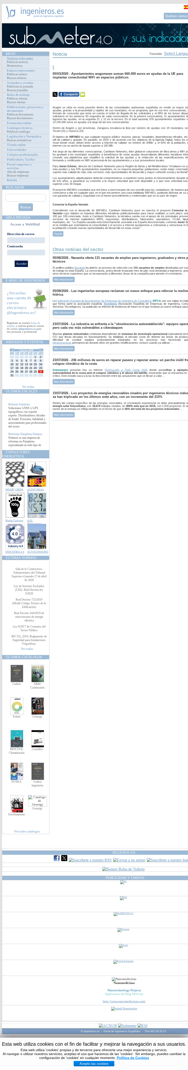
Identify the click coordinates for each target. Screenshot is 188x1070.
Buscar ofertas (16, 102)
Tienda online (16, 145)
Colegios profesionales (22, 154)
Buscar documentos (20, 118)
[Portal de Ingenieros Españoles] (35, 17)
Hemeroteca (15, 65)
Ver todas (28, 387)
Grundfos (37, 749)
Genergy (37, 716)
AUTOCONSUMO (37, 551)
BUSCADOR (15, 187)
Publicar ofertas (17, 98)
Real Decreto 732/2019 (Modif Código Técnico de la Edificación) (29, 603)
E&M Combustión (37, 685)
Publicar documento (20, 114)
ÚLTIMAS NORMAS (21, 558)
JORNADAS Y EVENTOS (24, 342)
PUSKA (17, 781)
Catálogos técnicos (20, 128)
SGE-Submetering (34, 522)
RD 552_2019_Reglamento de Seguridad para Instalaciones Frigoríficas (29, 640)
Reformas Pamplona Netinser (25, 438)
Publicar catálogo (18, 131)
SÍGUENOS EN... (125, 853)
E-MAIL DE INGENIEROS (25, 280)
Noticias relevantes (20, 58)
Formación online (19, 123)
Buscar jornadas (17, 90)
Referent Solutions (19, 408)
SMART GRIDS (14, 489)
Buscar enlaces (16, 78)
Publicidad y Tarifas (21, 159)
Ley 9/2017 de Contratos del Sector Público (29, 628)
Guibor (16, 684)
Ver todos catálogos (27, 831)
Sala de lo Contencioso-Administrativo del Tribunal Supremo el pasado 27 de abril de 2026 (29, 574)
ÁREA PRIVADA (18, 217)
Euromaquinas (16, 814)
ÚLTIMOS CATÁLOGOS (24, 657)
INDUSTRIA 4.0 (14, 551)
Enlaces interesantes (21, 70)
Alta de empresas (18, 172)
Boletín (12, 180)
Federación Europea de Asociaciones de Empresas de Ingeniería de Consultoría (104, 300)
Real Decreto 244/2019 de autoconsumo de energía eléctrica (29, 616)
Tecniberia (110, 303)
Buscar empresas (18, 175)
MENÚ (11, 54)
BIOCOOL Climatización (16, 751)
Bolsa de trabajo (18, 95)
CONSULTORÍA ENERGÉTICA (15, 454)
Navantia (79, 267)
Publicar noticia (17, 62)
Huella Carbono (14, 520)
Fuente (58, 233)
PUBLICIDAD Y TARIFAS (125, 878)
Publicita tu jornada (20, 86)
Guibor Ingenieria (37, 783)
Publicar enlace (17, 74)
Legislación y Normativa (24, 136)
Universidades (16, 149)
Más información (63, 279)
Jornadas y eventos (20, 83)
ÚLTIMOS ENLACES (21, 391)
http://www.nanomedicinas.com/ (124, 1001)
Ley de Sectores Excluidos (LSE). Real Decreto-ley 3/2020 (29, 589)
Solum (16, 716)
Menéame (62, 86)
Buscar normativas (19, 140)
